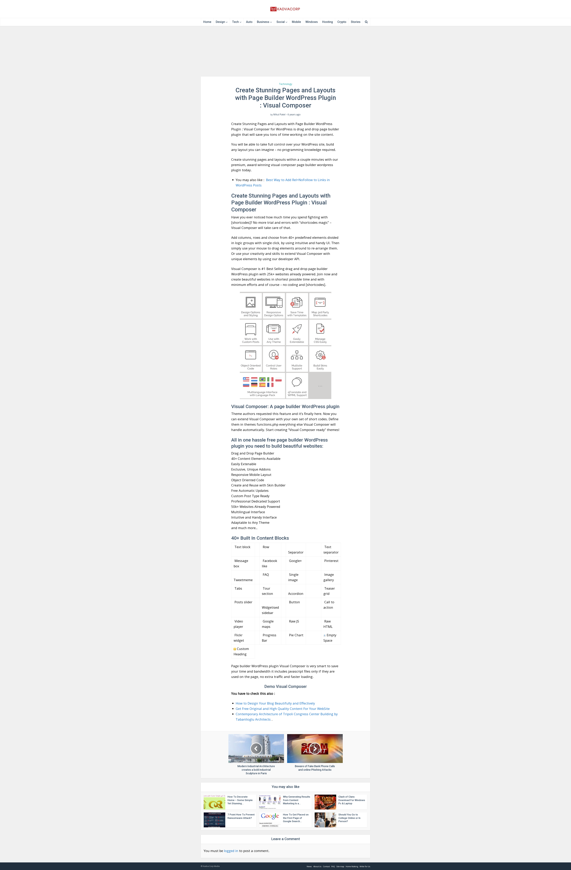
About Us (317, 866)
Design (220, 22)
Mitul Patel (279, 114)
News (309, 866)
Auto (249, 22)
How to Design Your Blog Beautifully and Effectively (275, 703)
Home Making (352, 866)
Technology (285, 84)
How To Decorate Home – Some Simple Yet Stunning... (240, 800)
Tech (235, 22)
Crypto (341, 22)
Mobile (296, 22)
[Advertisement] (285, 51)
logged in (231, 850)
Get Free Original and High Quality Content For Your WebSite (283, 708)
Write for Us (365, 866)
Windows (311, 22)
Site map (340, 866)
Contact (326, 866)
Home (207, 22)
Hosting (327, 22)
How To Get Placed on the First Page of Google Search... (296, 818)
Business (263, 22)
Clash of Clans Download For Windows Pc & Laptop (351, 800)
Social (280, 22)
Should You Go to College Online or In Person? (349, 818)
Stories (355, 22)
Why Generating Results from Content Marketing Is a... (296, 800)
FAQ (333, 866)
